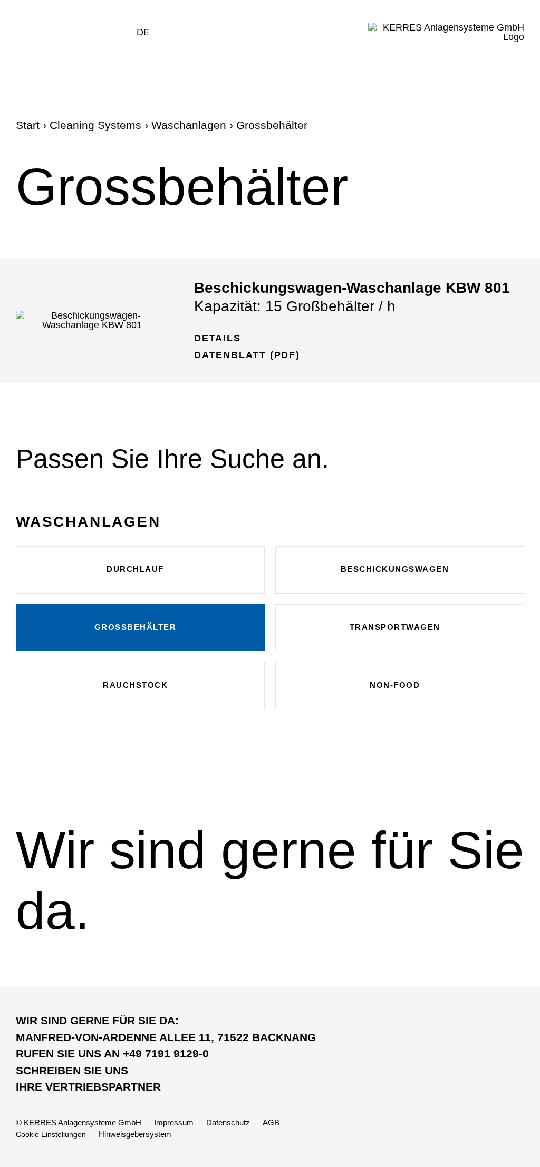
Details (217, 338)
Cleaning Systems (95, 125)
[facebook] (437, 1134)
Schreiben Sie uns (72, 1070)
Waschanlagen (188, 125)
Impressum (174, 1122)
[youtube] (499, 1134)
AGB (271, 1122)
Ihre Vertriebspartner (88, 1087)
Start (28, 125)
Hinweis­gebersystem (135, 1134)
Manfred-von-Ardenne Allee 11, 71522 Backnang (166, 1037)
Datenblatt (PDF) (247, 355)
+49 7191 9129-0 (112, 1053)
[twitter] (457, 1134)
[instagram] (478, 1134)
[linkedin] (519, 1134)
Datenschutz (228, 1122)
